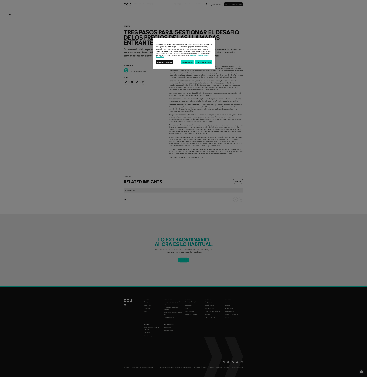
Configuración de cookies (164, 62)
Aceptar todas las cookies (203, 62)
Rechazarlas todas (187, 62)
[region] (184, 53)
